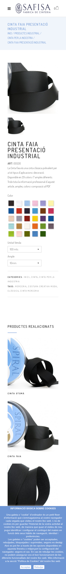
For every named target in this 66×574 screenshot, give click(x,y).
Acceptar (25, 567)
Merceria (21, 286)
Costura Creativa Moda (42, 286)
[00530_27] (19, 221)
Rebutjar (38, 567)
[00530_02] (19, 205)
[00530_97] (43, 236)
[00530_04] (27, 205)
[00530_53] (11, 228)
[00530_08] (43, 205)
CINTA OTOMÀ (16, 393)
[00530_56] (27, 228)
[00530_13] (11, 213)
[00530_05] (35, 205)
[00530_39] (43, 221)
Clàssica (13, 291)
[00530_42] (51, 221)
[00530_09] (51, 205)
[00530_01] (11, 205)
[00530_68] (51, 228)
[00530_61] (35, 228)
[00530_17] (43, 213)
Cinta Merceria (29, 291)
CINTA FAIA (14, 456)
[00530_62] (43, 228)
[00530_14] (19, 213)
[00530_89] (27, 236)
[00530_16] (35, 213)
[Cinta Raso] (33, 8)
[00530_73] (11, 236)
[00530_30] (27, 221)
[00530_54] (19, 228)
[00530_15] (27, 213)
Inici (27, 277)
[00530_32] (35, 221)
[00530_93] (35, 236)
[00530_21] (11, 221)
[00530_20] (51, 213)
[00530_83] (19, 236)
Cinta (34, 277)
